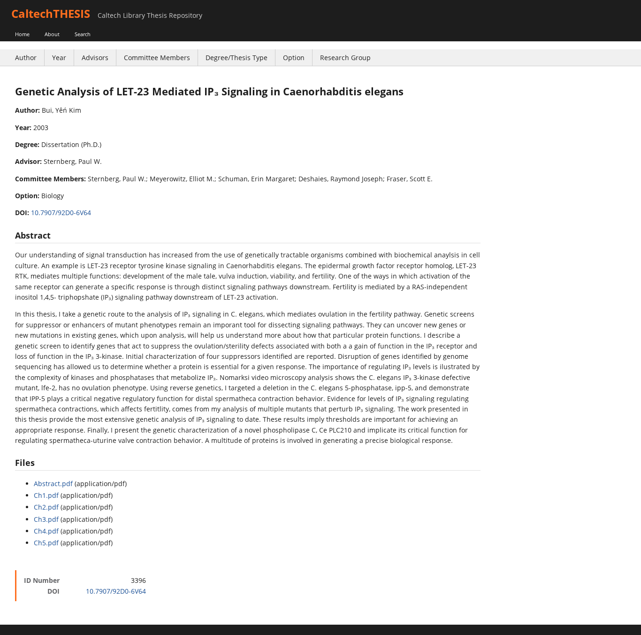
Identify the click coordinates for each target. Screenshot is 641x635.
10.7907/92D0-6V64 (61, 212)
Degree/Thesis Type (236, 57)
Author (26, 57)
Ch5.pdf (46, 542)
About (52, 34)
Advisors (95, 57)
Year (59, 57)
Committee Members (157, 57)
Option (294, 57)
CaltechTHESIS (50, 13)
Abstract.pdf (53, 483)
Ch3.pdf (46, 519)
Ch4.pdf (46, 531)
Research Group (345, 57)
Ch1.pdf (46, 495)
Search (83, 34)
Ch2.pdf (46, 507)
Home (22, 34)
